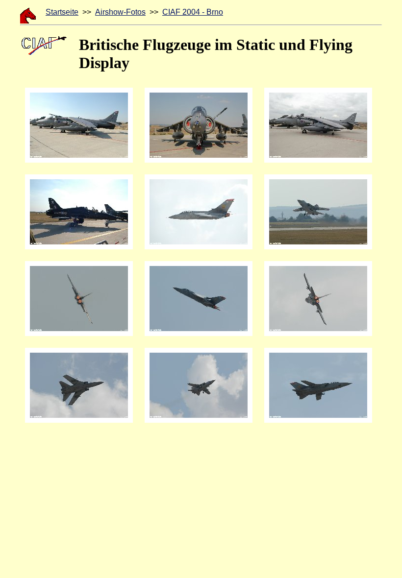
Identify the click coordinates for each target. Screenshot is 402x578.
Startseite (62, 12)
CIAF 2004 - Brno (192, 12)
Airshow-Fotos (120, 12)
